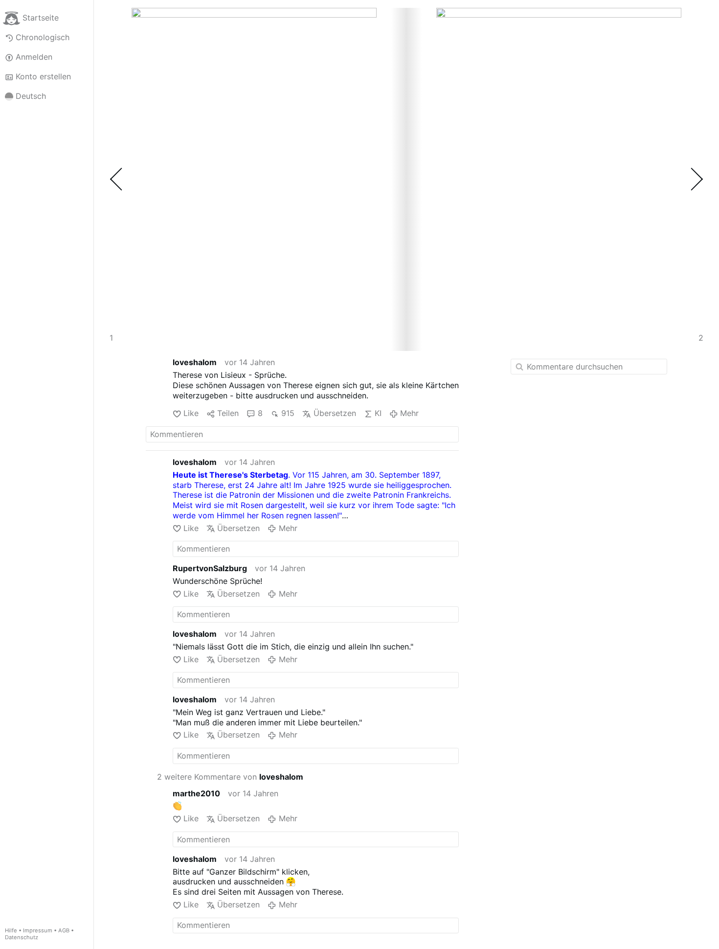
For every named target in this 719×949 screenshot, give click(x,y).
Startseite (40, 18)
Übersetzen (335, 413)
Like (191, 413)
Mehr (409, 413)
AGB (63, 930)
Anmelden (34, 57)
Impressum (37, 930)
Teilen (228, 413)
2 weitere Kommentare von (230, 777)
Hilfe (11, 930)
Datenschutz (21, 937)
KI (378, 413)
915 (287, 413)
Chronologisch (42, 37)
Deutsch (31, 96)
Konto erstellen (43, 76)
